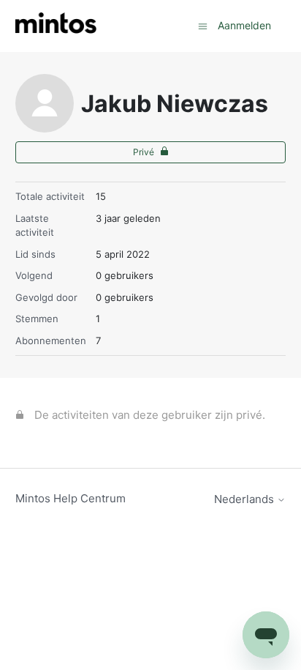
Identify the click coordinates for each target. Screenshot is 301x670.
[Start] (55, 26)
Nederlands (245, 499)
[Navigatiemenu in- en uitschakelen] (202, 25)
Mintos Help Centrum (70, 498)
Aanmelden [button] (244, 25)
